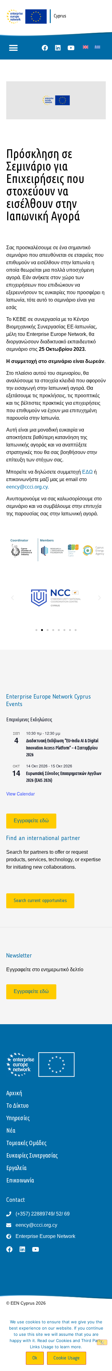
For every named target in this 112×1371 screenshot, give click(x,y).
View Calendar (20, 794)
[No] (102, 1342)
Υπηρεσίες (18, 1117)
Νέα (10, 1130)
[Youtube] (71, 48)
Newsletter (19, 956)
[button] (13, 48)
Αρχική (14, 1092)
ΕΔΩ (88, 472)
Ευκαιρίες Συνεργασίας (32, 1155)
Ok (34, 1358)
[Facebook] (45, 48)
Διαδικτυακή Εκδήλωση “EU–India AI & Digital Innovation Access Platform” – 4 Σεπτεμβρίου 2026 (62, 747)
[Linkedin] (58, 48)
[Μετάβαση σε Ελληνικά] (97, 47)
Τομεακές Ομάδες (26, 1142)
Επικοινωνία (20, 1180)
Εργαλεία (16, 1167)
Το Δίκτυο (17, 1105)
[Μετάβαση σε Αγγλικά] (85, 47)
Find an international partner (43, 838)
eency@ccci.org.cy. (27, 487)
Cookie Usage (67, 1358)
